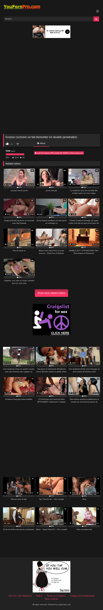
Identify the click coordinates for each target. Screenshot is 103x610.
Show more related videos (51, 293)
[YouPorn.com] (51, 7)
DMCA (39, 596)
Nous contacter (51, 599)
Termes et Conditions (56, 596)
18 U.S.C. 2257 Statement (20, 596)
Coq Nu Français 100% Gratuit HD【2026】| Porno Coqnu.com (60, 153)
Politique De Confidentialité (82, 596)
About (42, 143)
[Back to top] (95, 602)
